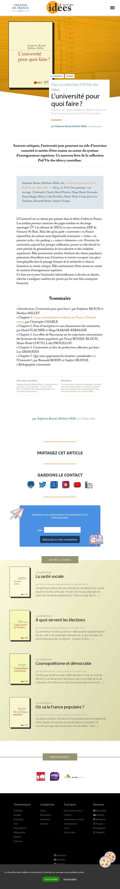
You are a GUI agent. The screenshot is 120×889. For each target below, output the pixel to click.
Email (40, 530)
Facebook (61, 855)
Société (69, 76)
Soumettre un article (74, 819)
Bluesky (100, 814)
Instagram (100, 828)
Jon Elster (43, 627)
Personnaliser (70, 879)
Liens (66, 828)
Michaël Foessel (47, 671)
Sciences (18, 841)
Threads (99, 823)
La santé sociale (50, 576)
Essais (43, 810)
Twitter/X (99, 832)
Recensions (45, 814)
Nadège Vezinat (63, 584)
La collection (56, 76)
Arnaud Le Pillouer (58, 627)
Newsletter (100, 810)
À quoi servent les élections (60, 620)
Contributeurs (70, 823)
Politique (18, 810)
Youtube (60, 859)
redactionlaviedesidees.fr (81, 389)
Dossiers (44, 823)
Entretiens (45, 819)
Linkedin (60, 864)
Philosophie (19, 832)
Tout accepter (51, 879)
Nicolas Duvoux (47, 584)
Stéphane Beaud (63, 126)
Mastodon (100, 819)
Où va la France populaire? (60, 707)
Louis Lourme (62, 671)
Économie (18, 819)
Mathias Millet (79, 126)
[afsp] (54, 776)
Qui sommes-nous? (73, 810)
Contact (68, 814)
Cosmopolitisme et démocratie (63, 663)
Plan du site (69, 832)
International (20, 828)
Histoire (17, 836)
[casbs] (41, 776)
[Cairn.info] (73, 776)
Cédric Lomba (62, 714)
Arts (15, 823)
